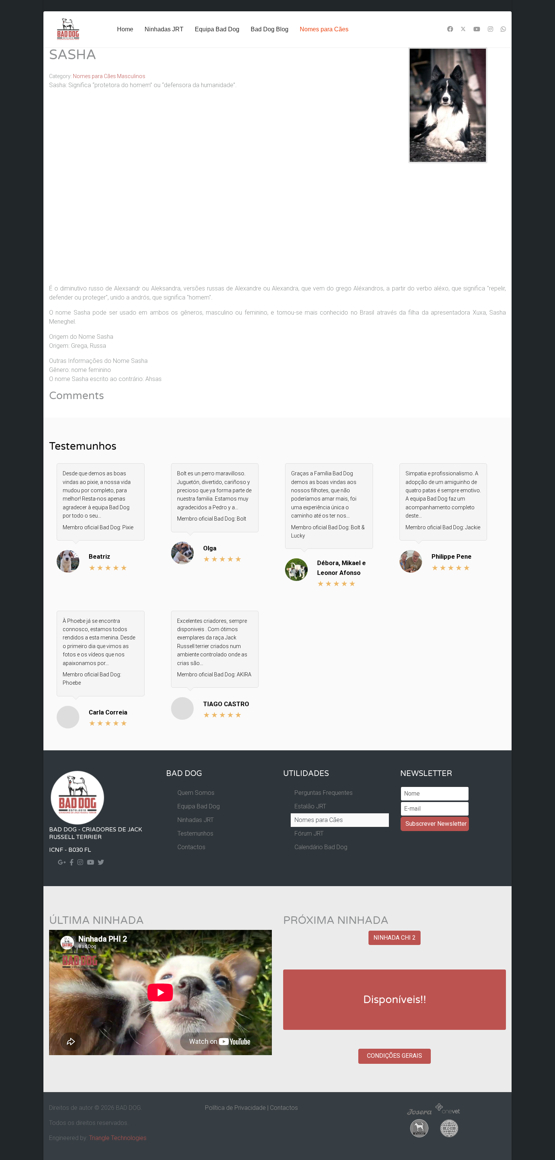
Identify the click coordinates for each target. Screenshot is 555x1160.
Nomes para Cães (324, 29)
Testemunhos (195, 833)
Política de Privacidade (235, 1107)
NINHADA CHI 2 (394, 937)
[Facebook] (450, 29)
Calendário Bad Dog (320, 847)
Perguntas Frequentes (323, 792)
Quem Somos (195, 792)
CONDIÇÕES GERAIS (394, 1055)
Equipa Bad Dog (217, 29)
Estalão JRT (310, 806)
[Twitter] (463, 29)
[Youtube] (476, 29)
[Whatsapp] (503, 29)
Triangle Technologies (117, 1138)
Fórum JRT (309, 833)
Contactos (191, 847)
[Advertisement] (277, 225)
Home (125, 29)
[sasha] (447, 104)
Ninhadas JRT (164, 29)
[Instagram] (490, 29)
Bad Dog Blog (269, 29)
